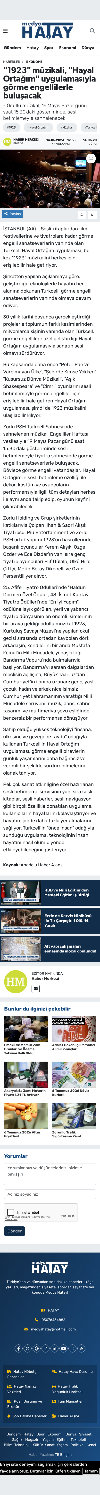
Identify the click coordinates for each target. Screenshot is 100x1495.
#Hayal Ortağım (37, 127)
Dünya (88, 48)
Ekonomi (67, 48)
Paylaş (15, 214)
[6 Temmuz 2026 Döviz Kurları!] (74, 1074)
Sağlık (17, 1439)
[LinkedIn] (54, 1348)
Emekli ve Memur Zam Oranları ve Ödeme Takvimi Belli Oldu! (22, 1049)
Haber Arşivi (68, 1416)
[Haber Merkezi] (15, 981)
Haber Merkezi (45, 978)
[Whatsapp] (72, 1348)
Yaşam (48, 1439)
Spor (48, 48)
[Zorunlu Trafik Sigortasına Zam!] (74, 1116)
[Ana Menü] (5, 31)
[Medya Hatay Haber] (47, 30)
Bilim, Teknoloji (17, 1445)
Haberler (11, 62)
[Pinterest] (37, 1348)
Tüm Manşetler (70, 1401)
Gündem (12, 48)
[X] (28, 1348)
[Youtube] (63, 1348)
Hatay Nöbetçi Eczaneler (22, 1374)
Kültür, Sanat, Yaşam (50, 1445)
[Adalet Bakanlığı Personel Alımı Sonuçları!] (74, 1028)
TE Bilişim (63, 1454)
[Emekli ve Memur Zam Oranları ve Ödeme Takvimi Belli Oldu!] (26, 1028)
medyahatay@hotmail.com (53, 1329)
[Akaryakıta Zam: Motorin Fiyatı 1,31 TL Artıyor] (26, 1074)
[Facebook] (19, 1348)
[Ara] (92, 31)
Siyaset (85, 1434)
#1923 (11, 127)
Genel (91, 1445)
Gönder (15, 1231)
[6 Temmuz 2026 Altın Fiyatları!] (26, 1116)
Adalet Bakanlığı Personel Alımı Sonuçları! (73, 1047)
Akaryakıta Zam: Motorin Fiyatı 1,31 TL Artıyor (25, 1093)
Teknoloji (78, 1439)
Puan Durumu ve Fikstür (24, 1404)
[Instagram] (46, 1348)
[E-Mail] (36, 989)
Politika (77, 1445)
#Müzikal (66, 127)
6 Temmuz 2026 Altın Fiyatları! (22, 1134)
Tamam (91, 1471)
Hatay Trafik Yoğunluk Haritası (67, 1389)
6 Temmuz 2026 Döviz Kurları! (70, 1093)
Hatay (32, 48)
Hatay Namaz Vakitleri (21, 1389)
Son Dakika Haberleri (30, 1416)
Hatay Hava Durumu (76, 1371)
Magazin (32, 1439)
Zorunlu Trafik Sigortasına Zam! (66, 1134)
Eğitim (62, 1439)
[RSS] (81, 1348)
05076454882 (53, 1320)
